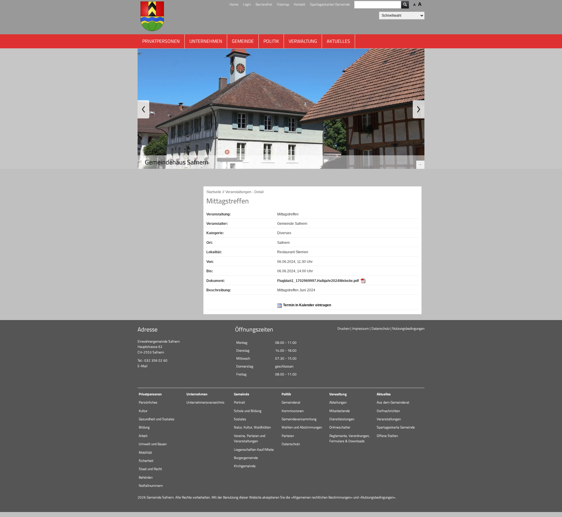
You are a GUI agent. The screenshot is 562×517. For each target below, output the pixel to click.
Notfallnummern (151, 485)
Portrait (239, 402)
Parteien (288, 435)
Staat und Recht (150, 469)
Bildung (144, 427)
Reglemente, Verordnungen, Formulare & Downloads (349, 438)
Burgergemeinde (246, 457)
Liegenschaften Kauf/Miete (254, 449)
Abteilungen (338, 402)
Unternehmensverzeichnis (205, 402)
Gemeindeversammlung (299, 419)
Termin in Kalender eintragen (307, 305)
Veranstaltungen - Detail (244, 192)
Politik (271, 41)
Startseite (213, 192)
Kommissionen (293, 411)
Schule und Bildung (247, 411)
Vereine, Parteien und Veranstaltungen (249, 438)
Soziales (240, 419)
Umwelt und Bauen (153, 444)
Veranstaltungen (389, 419)
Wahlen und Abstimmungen (302, 427)
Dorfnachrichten (388, 411)
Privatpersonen (161, 41)
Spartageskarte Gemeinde (396, 427)
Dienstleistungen (341, 419)
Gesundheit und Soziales (156, 419)
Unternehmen (205, 41)
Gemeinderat (291, 402)
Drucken (343, 328)
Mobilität (145, 452)
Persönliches (148, 402)
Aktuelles (338, 41)
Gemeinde (243, 41)
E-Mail (143, 366)
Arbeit (143, 435)
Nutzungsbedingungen (408, 328)
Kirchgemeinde (245, 466)
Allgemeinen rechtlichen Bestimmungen (322, 497)
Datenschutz (380, 328)
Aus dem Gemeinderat (393, 402)
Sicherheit (146, 460)
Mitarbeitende (339, 411)
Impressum (360, 328)
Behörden (146, 477)
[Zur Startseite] (152, 17)
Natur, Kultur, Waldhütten (252, 427)
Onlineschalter (339, 427)
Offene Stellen (387, 435)
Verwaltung (303, 41)
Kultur (143, 411)
